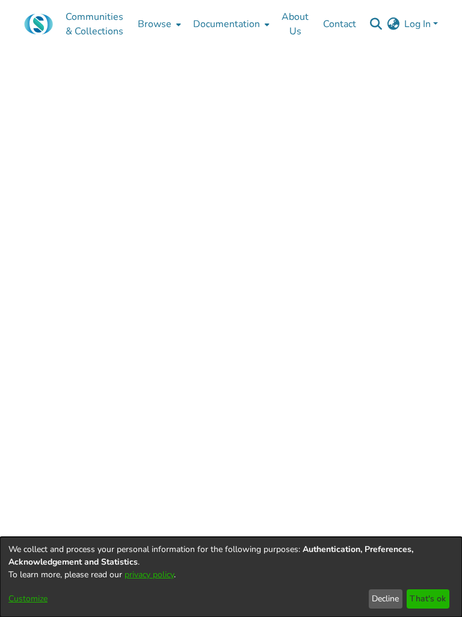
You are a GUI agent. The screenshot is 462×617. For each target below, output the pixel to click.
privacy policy (149, 574)
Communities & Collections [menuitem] (94, 24)
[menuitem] (158, 24)
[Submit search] (375, 24)
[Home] (38, 24)
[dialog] (231, 577)
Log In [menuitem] (417, 24)
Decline (385, 598)
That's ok (428, 598)
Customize (28, 598)
